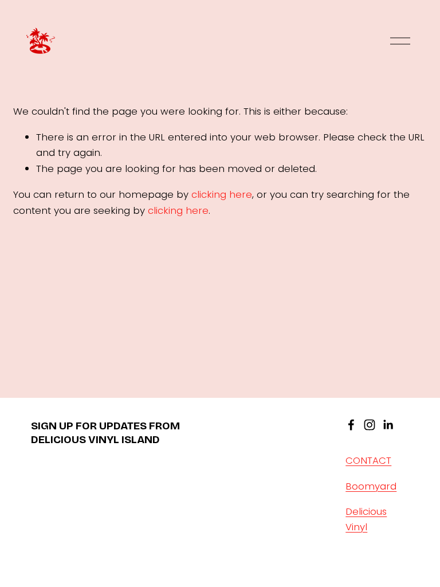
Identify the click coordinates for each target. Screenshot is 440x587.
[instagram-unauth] (369, 425)
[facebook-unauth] (351, 425)
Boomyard (370, 486)
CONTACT (368, 460)
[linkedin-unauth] (388, 425)
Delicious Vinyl (366, 519)
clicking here (221, 194)
